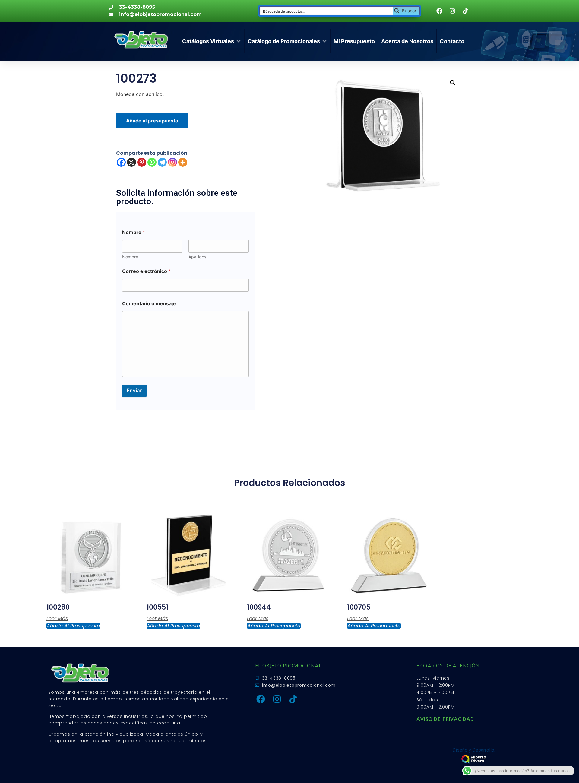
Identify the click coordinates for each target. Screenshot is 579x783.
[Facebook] (121, 162)
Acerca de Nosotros (407, 41)
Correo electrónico (146, 271)
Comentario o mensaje (149, 303)
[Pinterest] (141, 162)
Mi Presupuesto (354, 41)
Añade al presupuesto (152, 121)
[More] (182, 162)
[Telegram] (162, 162)
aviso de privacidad (445, 719)
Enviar (134, 391)
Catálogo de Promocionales (284, 41)
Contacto (452, 41)
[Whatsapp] (152, 162)
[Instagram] (172, 162)
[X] (131, 162)
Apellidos (197, 256)
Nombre (130, 256)
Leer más (57, 618)
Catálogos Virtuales (208, 41)
